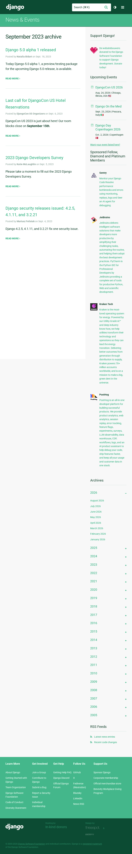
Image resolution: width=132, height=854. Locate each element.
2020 (93, 589)
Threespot (93, 828)
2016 (93, 623)
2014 (93, 640)
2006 (93, 706)
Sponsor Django (102, 772)
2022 (93, 573)
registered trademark (92, 844)
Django (15, 7)
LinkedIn (77, 798)
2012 (93, 656)
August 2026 (97, 500)
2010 (93, 673)
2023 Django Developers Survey (34, 157)
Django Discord (61, 778)
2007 (93, 698)
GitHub (77, 772)
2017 (93, 615)
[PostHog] (93, 399)
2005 (93, 715)
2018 (93, 606)
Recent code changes (105, 742)
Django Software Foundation (31, 844)
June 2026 (96, 511)
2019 (93, 598)
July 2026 (95, 506)
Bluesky (77, 793)
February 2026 (98, 533)
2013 (93, 648)
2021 (93, 581)
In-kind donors (56, 827)
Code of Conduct (14, 802)
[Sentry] (93, 177)
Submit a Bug (39, 787)
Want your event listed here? (105, 144)
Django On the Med (108, 106)
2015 (93, 631)
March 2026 (96, 528)
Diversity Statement (16, 808)
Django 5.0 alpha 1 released (31, 49)
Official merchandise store (107, 783)
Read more (12, 78)
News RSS (78, 804)
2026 (93, 492)
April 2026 (95, 522)
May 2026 (95, 517)
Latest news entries (104, 736)
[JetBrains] (93, 222)
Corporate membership (106, 778)
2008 (93, 690)
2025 (93, 548)
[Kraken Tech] (93, 309)
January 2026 (97, 539)
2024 (93, 556)
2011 (93, 665)
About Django (13, 772)
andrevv (93, 834)
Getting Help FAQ (62, 772)
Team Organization (16, 787)
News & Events (22, 19)
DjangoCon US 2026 (109, 87)
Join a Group (39, 772)
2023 (93, 564)
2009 (93, 681)
